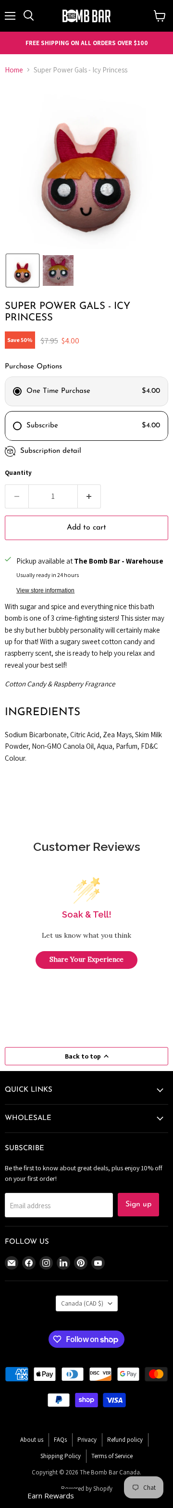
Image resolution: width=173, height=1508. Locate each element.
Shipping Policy (60, 1456)
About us (31, 1440)
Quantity (18, 473)
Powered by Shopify (86, 1488)
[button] (22, 270)
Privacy (87, 1440)
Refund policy (125, 1440)
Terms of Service (112, 1456)
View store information (45, 590)
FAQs (60, 1440)
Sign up (138, 1204)
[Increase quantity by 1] (89, 496)
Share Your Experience (86, 959)
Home (14, 69)
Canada (82, 1303)
